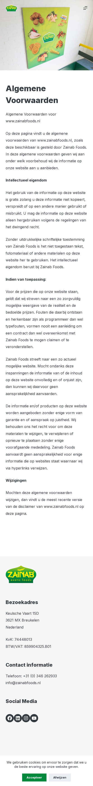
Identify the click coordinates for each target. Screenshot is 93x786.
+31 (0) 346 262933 (40, 676)
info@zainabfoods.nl (23, 682)
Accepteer (34, 777)
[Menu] (85, 8)
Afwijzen (59, 777)
